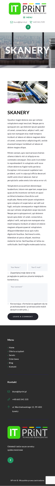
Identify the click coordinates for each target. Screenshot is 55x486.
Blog (11, 363)
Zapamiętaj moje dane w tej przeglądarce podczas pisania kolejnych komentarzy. (25, 276)
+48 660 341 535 (20, 399)
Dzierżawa (14, 359)
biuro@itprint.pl (19, 391)
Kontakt (12, 366)
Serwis (12, 355)
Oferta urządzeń (16, 351)
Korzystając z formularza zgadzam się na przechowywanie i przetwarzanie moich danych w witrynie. (28, 306)
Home (11, 347)
